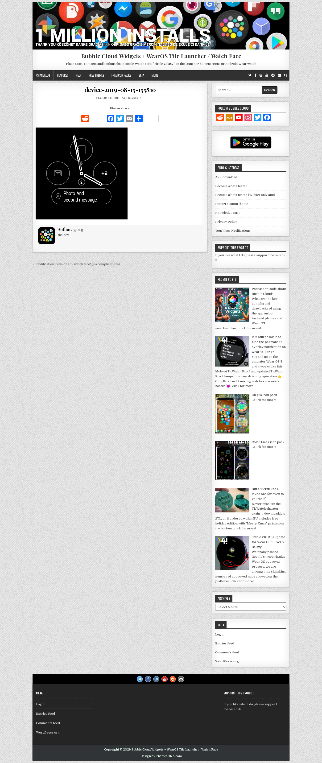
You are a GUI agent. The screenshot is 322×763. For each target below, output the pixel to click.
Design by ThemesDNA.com (161, 756)
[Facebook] (255, 75)
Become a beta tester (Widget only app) (245, 195)
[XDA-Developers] (229, 118)
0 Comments (133, 98)
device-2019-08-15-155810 (120, 90)
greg (78, 229)
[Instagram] (261, 75)
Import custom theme (231, 204)
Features (63, 75)
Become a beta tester (231, 186)
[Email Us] (279, 75)
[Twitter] (250, 75)
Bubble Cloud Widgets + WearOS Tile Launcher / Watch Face (161, 56)
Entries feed (224, 643)
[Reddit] (273, 75)
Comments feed (227, 652)
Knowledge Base (227, 212)
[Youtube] (266, 75)
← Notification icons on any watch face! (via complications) (76, 264)
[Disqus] (120, 333)
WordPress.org (227, 661)
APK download (226, 177)
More (155, 75)
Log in (219, 634)
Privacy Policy (226, 221)
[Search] (285, 75)
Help (79, 75)
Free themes (96, 75)
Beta (141, 75)
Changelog (43, 75)
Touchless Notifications (233, 230)
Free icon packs (121, 75)
